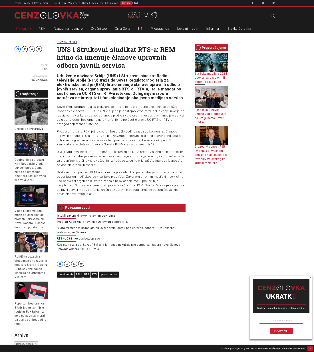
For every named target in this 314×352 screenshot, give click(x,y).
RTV (94, 274)
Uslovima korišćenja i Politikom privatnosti (281, 348)
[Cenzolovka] (52, 15)
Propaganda (160, 28)
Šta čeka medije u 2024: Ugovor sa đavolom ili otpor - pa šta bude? (211, 78)
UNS (45, 69)
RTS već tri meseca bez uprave (78, 238)
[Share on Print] (32, 49)
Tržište (55, 3)
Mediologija (74, 3)
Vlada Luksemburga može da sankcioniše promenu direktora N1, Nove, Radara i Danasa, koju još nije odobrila (30, 219)
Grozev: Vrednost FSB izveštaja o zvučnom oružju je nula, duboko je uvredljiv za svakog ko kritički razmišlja (211, 155)
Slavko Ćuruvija (239, 28)
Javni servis (65, 274)
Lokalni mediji (187, 28)
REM (42, 28)
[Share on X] (25, 49)
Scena (85, 3)
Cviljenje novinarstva (29, 128)
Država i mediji (41, 3)
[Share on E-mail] (39, 49)
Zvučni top (99, 28)
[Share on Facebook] (18, 49)
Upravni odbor (109, 274)
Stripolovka (112, 3)
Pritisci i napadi (23, 3)
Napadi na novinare (68, 28)
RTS (86, 274)
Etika (63, 3)
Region (94, 3)
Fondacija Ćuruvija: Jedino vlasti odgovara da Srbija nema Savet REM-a (210, 116)
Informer (213, 28)
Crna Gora (122, 28)
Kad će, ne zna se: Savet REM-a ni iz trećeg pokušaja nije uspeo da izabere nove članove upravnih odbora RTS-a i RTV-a (118, 247)
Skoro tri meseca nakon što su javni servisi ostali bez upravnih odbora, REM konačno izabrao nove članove (115, 230)
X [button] (310, 348)
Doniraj (126, 3)
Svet (102, 3)
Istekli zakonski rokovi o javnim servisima (86, 215)
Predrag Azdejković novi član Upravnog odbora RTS (92, 222)
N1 (140, 28)
